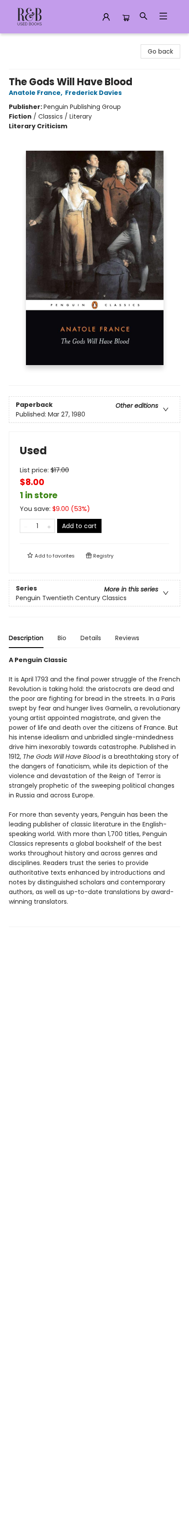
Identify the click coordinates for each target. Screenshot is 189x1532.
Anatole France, (36, 92)
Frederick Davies (93, 92)
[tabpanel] (94, 791)
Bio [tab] (62, 638)
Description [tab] (26, 638)
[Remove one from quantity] (25, 526)
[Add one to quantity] (49, 526)
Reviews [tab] (127, 638)
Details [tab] (90, 638)
